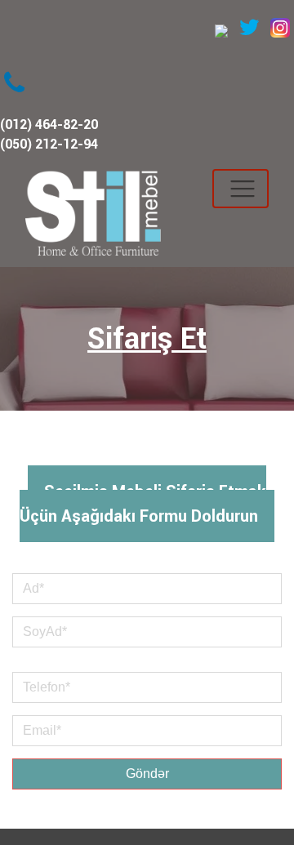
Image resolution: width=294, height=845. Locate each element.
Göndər (147, 774)
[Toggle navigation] (240, 188)
